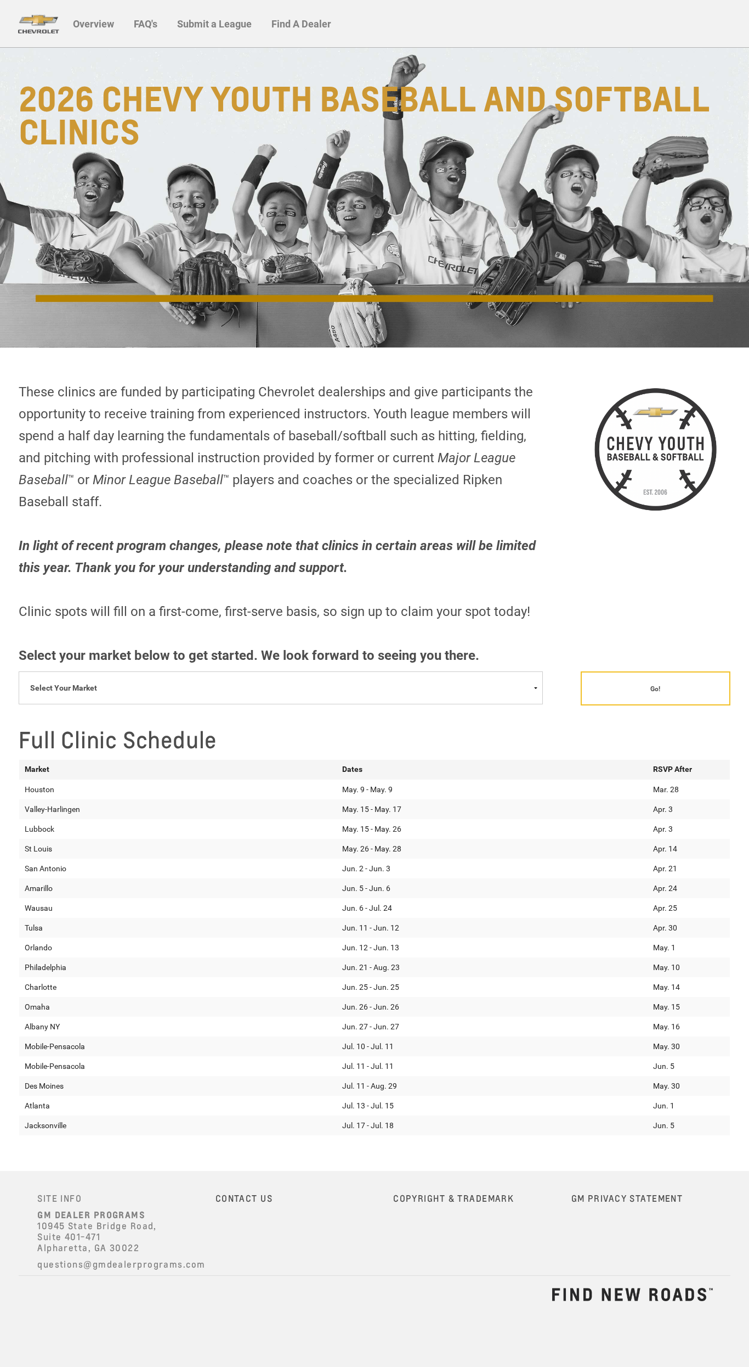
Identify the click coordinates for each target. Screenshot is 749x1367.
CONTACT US (244, 1198)
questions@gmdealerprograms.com (121, 1264)
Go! (655, 688)
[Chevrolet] (38, 23)
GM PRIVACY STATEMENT (627, 1198)
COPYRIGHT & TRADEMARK (453, 1198)
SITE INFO (59, 1198)
